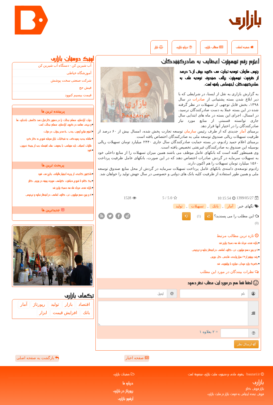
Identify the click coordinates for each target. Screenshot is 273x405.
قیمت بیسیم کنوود (78, 95)
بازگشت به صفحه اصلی (36, 358)
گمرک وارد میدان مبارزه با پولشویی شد (237, 264)
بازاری (245, 19)
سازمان (190, 131)
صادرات (198, 99)
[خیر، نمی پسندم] (186, 216)
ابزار (43, 312)
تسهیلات (197, 206)
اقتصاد (84, 304)
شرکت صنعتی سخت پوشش (71, 80)
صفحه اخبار (135, 358)
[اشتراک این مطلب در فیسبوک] (118, 216)
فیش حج (85, 88)
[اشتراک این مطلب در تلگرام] (127, 216)
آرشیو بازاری (125, 399)
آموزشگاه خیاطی (79, 73)
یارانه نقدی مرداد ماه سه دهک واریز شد (238, 243)
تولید (179, 206)
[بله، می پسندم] (208, 216)
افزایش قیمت (65, 312)
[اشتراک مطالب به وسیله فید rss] (101, 216)
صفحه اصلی (243, 47)
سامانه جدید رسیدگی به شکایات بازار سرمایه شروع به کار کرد (58, 139)
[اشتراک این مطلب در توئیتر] (110, 216)
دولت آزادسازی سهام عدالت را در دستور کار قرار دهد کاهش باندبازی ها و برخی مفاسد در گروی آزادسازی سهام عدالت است (53, 122)
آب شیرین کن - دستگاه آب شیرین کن (64, 65)
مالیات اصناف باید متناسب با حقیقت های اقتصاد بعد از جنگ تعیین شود (55, 148)
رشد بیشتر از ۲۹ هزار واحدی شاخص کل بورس (234, 257)
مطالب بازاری (211, 47)
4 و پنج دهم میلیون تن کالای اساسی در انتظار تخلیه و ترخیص (225, 250)
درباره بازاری (182, 47)
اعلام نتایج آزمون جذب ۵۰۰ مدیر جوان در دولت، (67, 131)
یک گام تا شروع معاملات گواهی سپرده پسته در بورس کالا (60, 181)
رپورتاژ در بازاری (123, 391)
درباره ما (128, 383)
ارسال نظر (244, 344)
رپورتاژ (39, 304)
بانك (215, 206)
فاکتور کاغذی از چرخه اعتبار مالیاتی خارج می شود (64, 174)
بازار (157, 47)
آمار (243, 131)
